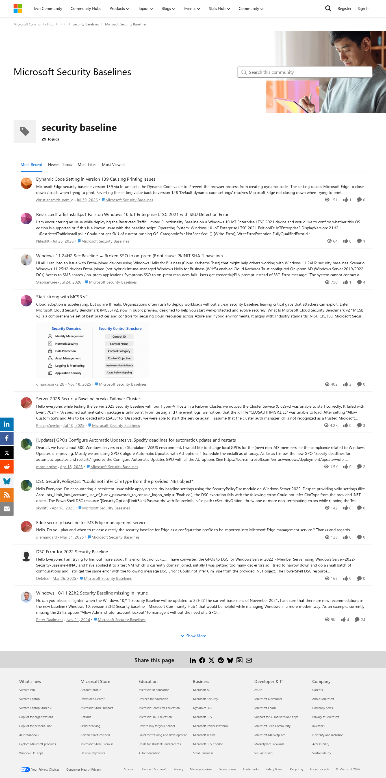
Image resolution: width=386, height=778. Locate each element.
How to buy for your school (156, 726)
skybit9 (42, 508)
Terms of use (227, 769)
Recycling (296, 769)
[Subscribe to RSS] (239, 660)
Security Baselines (86, 24)
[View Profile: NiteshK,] (26, 218)
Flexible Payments (93, 753)
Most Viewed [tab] (113, 164)
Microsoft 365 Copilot (208, 744)
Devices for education (153, 699)
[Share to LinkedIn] (193, 660)
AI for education (149, 753)
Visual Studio (263, 753)
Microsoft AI (201, 690)
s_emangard (46, 537)
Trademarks (251, 769)
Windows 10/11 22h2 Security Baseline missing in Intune (92, 593)
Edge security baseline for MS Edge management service (91, 522)
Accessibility (320, 744)
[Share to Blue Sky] (230, 660)
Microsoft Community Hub (33, 24)
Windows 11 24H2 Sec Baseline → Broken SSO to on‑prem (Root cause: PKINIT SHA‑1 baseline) (129, 255)
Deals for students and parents (159, 744)
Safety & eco (274, 769)
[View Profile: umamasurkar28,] (26, 300)
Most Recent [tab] (31, 164)
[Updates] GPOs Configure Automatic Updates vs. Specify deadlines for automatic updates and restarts (136, 440)
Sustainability (321, 753)
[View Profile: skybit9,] (26, 485)
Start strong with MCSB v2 (62, 296)
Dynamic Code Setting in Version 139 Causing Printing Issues (95, 179)
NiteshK (42, 241)
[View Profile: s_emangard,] (26, 526)
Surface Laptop (29, 699)
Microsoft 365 (202, 717)
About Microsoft (323, 699)
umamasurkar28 (50, 384)
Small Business (203, 753)
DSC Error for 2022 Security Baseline (72, 551)
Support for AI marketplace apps (276, 717)
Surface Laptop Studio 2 (35, 708)
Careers (317, 690)
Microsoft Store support (97, 708)
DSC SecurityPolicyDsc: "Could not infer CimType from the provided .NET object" (114, 481)
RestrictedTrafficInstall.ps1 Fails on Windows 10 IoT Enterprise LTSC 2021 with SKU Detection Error (132, 214)
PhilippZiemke (48, 425)
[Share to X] (211, 660)
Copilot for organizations (36, 717)
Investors (318, 726)
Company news (322, 708)
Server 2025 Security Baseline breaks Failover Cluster (88, 398)
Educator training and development (162, 735)
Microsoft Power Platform (210, 726)
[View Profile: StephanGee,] (26, 259)
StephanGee (46, 282)
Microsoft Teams (204, 735)
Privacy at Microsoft (325, 717)
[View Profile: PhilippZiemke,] (26, 403)
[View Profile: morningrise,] (26, 444)
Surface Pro (27, 690)
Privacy (178, 769)
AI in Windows (29, 735)
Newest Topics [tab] (60, 164)
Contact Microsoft (154, 769)
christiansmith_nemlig (54, 199)
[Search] (328, 8)
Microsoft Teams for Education (159, 708)
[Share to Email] (249, 660)
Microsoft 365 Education (155, 717)
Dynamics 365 (202, 708)
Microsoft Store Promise (97, 744)
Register (345, 8)
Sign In (364, 8)
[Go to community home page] (18, 8)
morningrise (46, 466)
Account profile (91, 690)
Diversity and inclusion (327, 735)
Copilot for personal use (35, 726)
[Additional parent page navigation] (63, 24)
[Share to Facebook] (202, 660)
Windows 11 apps (31, 753)
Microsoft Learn (265, 708)
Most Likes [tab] (87, 164)
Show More (196, 635)
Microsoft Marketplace (269, 735)
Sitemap (129, 769)
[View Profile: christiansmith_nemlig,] (26, 183)
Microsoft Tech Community (272, 726)
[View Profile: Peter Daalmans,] (26, 597)
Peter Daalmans (49, 619)
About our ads (319, 769)
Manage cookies (201, 769)
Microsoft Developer (268, 699)
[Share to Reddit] (221, 660)
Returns (86, 717)
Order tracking (90, 726)
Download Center (93, 699)
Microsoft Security (205, 699)
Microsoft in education (153, 690)
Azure (258, 690)
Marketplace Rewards (269, 744)
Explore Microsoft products (37, 744)
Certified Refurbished (95, 735)
